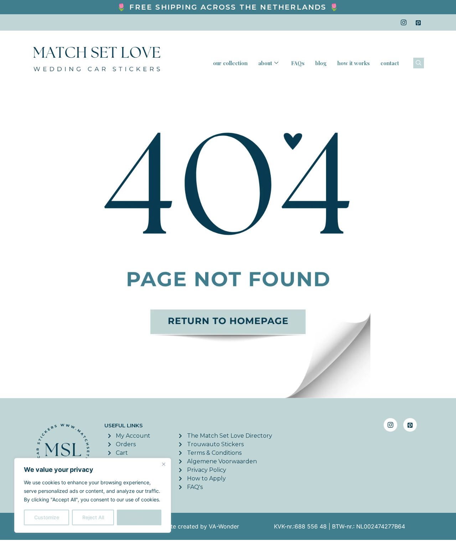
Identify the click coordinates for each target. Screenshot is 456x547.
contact (389, 63)
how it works (353, 63)
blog (321, 63)
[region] (92, 495)
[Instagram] (403, 22)
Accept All (139, 517)
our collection (230, 63)
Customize (46, 517)
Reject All (93, 517)
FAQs (298, 63)
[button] (418, 63)
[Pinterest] (418, 22)
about (265, 63)
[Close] (163, 464)
